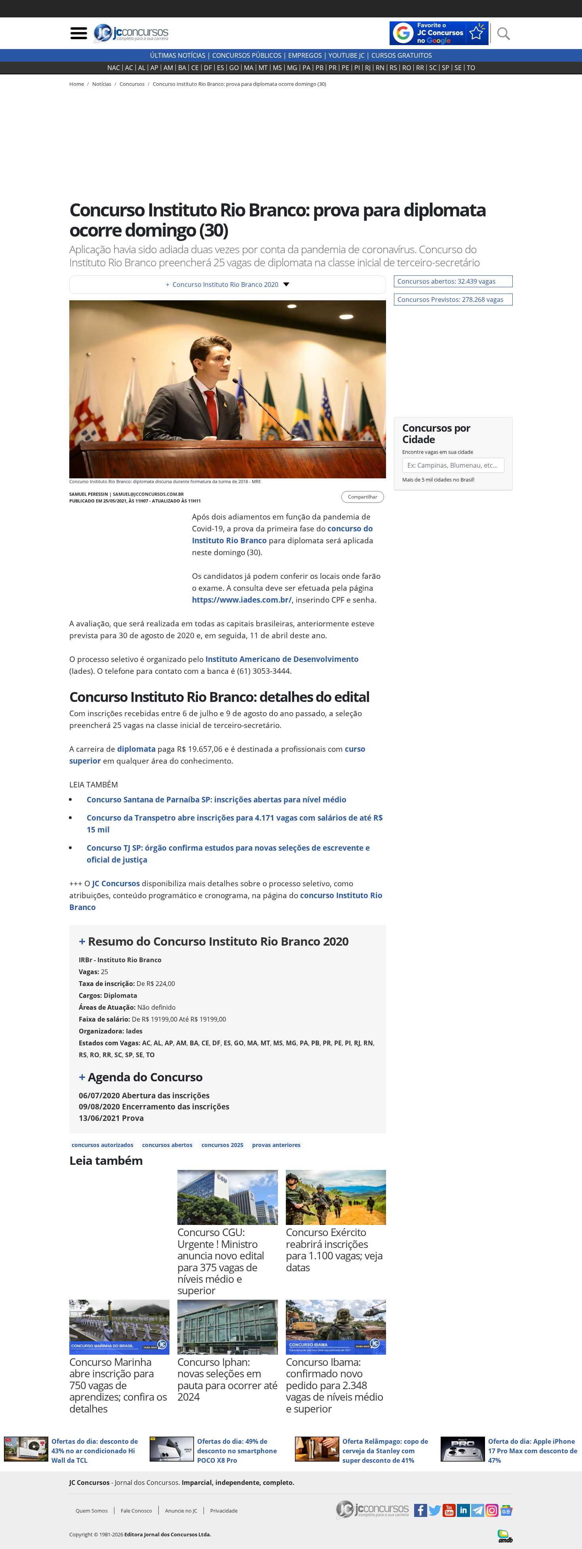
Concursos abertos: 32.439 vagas (447, 281)
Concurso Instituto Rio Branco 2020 (222, 284)
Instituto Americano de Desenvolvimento (282, 659)
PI (357, 67)
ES (220, 67)
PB (319, 67)
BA (182, 67)
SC (433, 67)
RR (420, 67)
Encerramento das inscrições (154, 1106)
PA (306, 67)
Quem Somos (92, 1510)
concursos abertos (167, 1145)
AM (168, 67)
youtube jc (347, 55)
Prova (111, 1118)
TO (471, 67)
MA (248, 67)
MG (292, 67)
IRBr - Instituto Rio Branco (120, 960)
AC (129, 67)
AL (141, 67)
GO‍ (234, 67)
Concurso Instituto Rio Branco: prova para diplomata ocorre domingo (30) (239, 83)
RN (380, 67)
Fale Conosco (136, 1510)
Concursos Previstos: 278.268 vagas (451, 299)
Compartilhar (362, 496)
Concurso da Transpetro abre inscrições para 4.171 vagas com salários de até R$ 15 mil (235, 823)
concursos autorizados (102, 1145)
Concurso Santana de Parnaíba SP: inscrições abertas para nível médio (216, 799)
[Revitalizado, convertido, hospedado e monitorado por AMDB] (505, 1535)
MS (277, 67)
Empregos (305, 55)
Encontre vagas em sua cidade (437, 451)
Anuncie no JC (181, 1510)
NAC (113, 67)
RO (406, 67)
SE (458, 67)
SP (445, 67)
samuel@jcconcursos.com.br (148, 494)
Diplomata (120, 995)
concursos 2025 (222, 1145)
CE (195, 67)
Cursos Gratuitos (401, 55)
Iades (134, 1031)
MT (263, 67)
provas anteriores (276, 1145)
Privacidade (224, 1510)
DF (208, 67)
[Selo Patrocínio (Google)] (439, 32)
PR (333, 67)
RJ (368, 67)
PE (345, 67)
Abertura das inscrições (144, 1095)
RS (393, 67)
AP (154, 67)
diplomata (136, 748)
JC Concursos (116, 883)
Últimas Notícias (177, 55)
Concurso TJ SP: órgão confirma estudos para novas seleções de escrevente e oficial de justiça (228, 853)
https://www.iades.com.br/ (242, 599)
